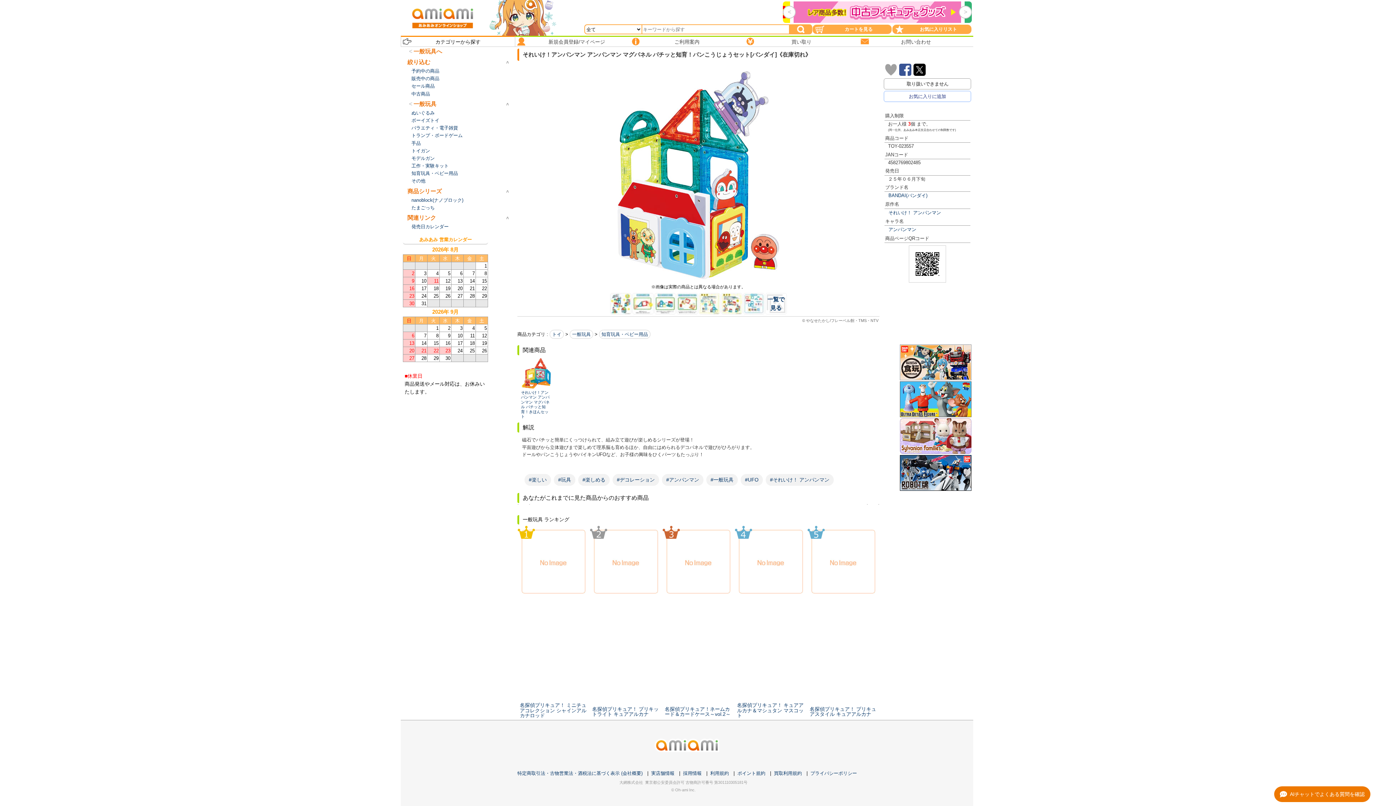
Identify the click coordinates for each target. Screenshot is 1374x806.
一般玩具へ (428, 51)
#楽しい (538, 480)
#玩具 (564, 480)
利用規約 (719, 773)
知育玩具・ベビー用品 (624, 334)
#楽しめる (594, 480)
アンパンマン (902, 229)
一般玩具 (581, 334)
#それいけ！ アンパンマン (799, 480)
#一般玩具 (722, 480)
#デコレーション (636, 480)
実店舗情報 (662, 773)
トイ (556, 334)
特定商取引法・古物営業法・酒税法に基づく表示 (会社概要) (580, 773)
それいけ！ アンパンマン (914, 212)
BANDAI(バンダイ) (907, 195)
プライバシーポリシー (833, 773)
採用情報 (692, 773)
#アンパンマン (682, 480)
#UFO (752, 480)
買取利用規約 (788, 773)
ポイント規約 (751, 773)
